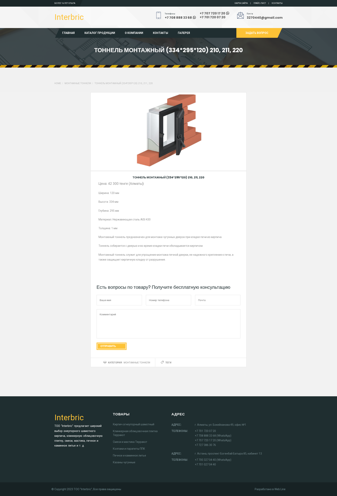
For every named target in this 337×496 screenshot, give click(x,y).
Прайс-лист (260, 3)
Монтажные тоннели (78, 83)
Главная (68, 32)
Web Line (280, 489)
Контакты (277, 3)
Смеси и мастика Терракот (130, 441)
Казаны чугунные (124, 462)
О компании (134, 32)
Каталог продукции (99, 32)
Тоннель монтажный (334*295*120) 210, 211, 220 (168, 177)
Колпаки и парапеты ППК (129, 448)
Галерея (184, 32)
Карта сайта (241, 3)
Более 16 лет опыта (64, 3)
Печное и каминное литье (129, 455)
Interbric (69, 17)
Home (57, 83)
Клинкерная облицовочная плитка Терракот (135, 433)
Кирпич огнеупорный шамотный (133, 424)
